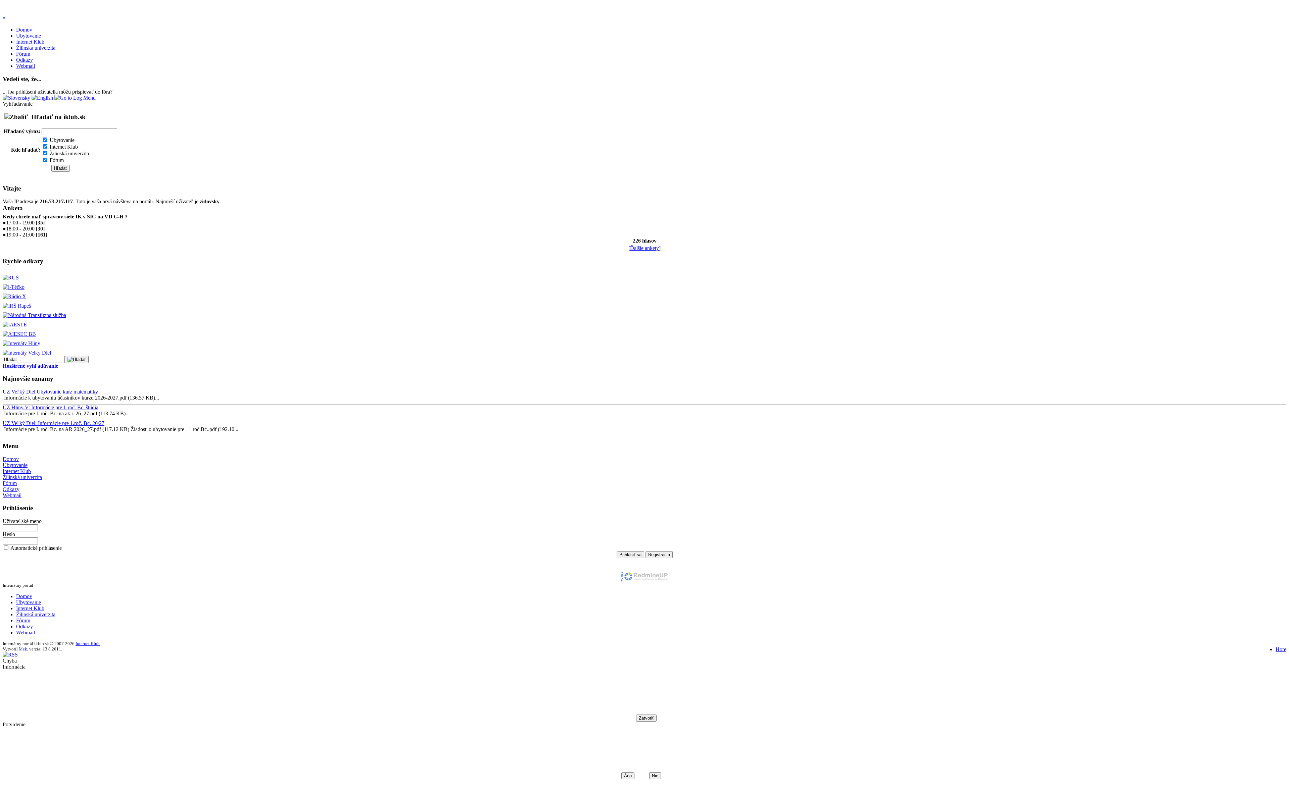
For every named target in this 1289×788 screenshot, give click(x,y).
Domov (24, 30)
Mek (23, 648)
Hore (1281, 649)
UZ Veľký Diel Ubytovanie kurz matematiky (50, 392)
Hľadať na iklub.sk (58, 116)
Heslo (9, 534)
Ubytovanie (28, 36)
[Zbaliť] (16, 117)
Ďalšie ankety (644, 248)
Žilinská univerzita (35, 48)
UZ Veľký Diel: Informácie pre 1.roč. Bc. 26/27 (53, 423)
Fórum (23, 54)
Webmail (25, 66)
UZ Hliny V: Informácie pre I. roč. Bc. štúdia (50, 407)
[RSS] (10, 655)
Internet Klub (30, 42)
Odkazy (24, 60)
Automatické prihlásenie (36, 548)
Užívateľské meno (22, 521)
